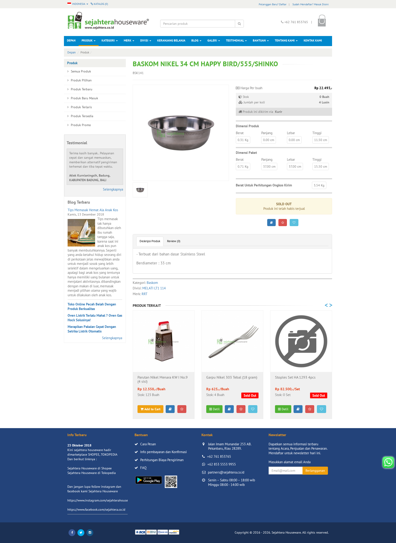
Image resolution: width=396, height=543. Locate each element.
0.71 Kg (243, 166)
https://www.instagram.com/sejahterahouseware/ (101, 500)
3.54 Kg (319, 185)
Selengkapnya (113, 189)
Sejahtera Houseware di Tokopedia (91, 473)
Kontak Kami (313, 40)
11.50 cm (320, 140)
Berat (240, 133)
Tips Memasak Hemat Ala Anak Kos (93, 210)
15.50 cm (320, 166)
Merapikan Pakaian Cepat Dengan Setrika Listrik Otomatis (92, 328)
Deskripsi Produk (150, 241)
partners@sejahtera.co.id (226, 472)
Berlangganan (315, 470)
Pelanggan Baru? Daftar (272, 4)
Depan (71, 40)
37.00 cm (269, 166)
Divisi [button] (144, 40)
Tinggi (317, 133)
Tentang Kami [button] (285, 40)
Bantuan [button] (260, 40)
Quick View (163, 365)
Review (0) (173, 241)
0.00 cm (268, 140)
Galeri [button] (212, 40)
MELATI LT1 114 (154, 288)
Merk (128, 40)
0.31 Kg (243, 140)
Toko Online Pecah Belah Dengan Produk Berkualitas (92, 306)
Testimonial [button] (235, 40)
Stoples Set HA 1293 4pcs (295, 377)
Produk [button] (87, 40)
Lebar (291, 133)
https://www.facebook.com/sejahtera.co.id (96, 509)
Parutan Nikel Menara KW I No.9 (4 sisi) (163, 379)
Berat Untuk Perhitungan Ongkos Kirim (264, 185)
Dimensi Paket (246, 152)
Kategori (109, 40)
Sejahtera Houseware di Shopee (89, 468)
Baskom (152, 282)
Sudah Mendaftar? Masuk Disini (310, 4)
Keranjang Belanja (171, 40)
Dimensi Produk (247, 126)
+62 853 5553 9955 (221, 464)
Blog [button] (195, 40)
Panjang (266, 133)
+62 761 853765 (219, 456)
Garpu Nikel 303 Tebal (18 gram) (231, 377)
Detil (216, 409)
